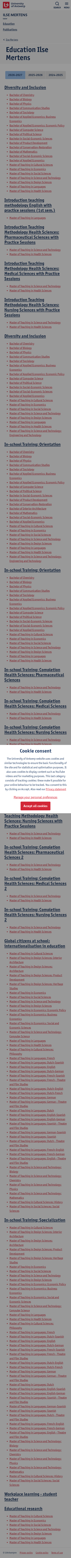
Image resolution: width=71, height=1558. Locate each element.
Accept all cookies (35, 806)
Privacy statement (56, 789)
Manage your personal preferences (35, 797)
